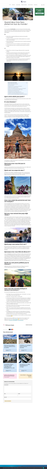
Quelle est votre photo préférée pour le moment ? (16, 93)
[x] (9, 329)
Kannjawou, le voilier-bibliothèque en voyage (25, 365)
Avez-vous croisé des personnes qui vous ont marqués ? (17, 88)
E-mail (19, 393)
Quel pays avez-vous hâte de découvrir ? (15, 91)
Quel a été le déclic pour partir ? (13, 84)
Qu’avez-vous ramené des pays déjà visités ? (16, 89)
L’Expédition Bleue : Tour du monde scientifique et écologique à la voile (9, 366)
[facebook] (11, 329)
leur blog (10, 320)
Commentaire (6, 384)
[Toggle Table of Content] (26, 82)
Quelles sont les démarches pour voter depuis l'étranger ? (9, 375)
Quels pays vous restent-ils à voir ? (14, 90)
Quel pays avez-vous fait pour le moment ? (15, 86)
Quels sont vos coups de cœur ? (14, 87)
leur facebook (15, 320)
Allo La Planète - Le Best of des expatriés (25, 375)
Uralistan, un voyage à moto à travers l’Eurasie (25, 346)
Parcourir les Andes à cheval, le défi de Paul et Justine (9, 346)
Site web (5, 397)
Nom (5, 393)
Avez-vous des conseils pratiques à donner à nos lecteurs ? (18, 94)
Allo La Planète (15, 319)
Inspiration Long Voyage (29, 324)
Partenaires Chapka (10, 325)
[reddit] (12, 329)
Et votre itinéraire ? (11, 85)
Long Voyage (2, 336)
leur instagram (20, 320)
